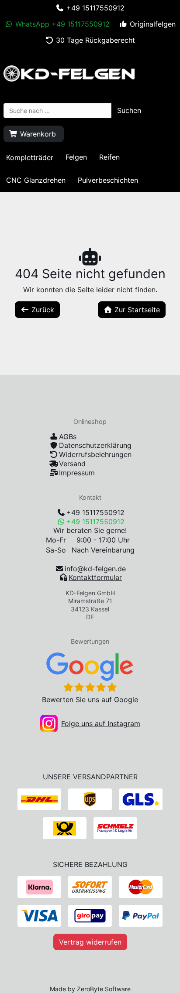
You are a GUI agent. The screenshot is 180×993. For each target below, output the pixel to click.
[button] (129, 110)
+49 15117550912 (95, 512)
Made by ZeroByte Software (90, 989)
